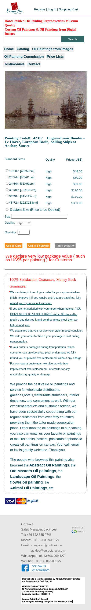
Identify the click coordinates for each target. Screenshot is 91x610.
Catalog (23, 49)
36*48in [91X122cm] (22, 196)
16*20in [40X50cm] (21, 171)
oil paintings (59, 384)
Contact (34, 64)
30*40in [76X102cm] (22, 190)
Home (9, 49)
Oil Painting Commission (24, 56)
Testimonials (14, 64)
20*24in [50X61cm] (21, 177)
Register (39, 9)
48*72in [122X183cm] (23, 202)
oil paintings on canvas (37, 444)
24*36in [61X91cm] (21, 183)
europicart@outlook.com (48, 545)
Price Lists (55, 56)
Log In (52, 9)
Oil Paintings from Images (52, 49)
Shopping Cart (68, 9)
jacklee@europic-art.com (47, 550)
